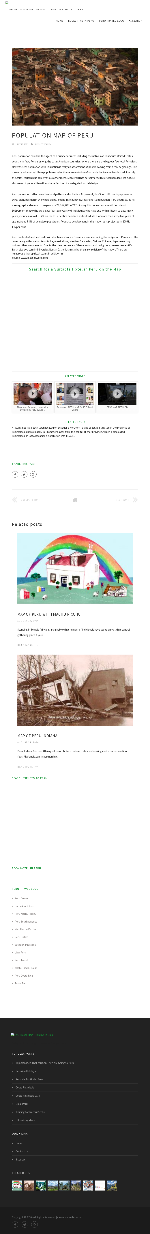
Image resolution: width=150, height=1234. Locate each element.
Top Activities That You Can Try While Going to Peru (45, 1063)
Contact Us (22, 1151)
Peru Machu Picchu (25, 913)
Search (137, 20)
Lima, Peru (22, 1104)
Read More (25, 645)
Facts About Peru (24, 906)
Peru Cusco (21, 898)
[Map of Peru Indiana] (75, 689)
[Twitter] (24, 474)
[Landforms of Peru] (53, 1186)
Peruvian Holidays (26, 1071)
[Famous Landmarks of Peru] (112, 1186)
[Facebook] (15, 474)
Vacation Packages (25, 944)
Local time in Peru (81, 20)
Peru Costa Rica (43, 144)
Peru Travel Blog (111, 20)
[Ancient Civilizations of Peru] (64, 1186)
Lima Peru (20, 952)
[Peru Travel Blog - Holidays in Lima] (44, 6)
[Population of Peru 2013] (100, 1186)
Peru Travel (21, 960)
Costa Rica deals (25, 1087)
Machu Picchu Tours (26, 968)
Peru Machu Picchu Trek (29, 1079)
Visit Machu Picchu (25, 929)
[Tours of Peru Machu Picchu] (76, 1186)
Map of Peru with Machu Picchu (49, 614)
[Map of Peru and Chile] (41, 1186)
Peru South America (26, 921)
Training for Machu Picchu (30, 1112)
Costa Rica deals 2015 (28, 1095)
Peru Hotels (21, 937)
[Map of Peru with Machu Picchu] (75, 568)
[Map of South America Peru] (88, 1186)
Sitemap (20, 1159)
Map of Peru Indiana (37, 735)
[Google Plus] (33, 474)
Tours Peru (21, 983)
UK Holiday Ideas (25, 1120)
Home (59, 20)
